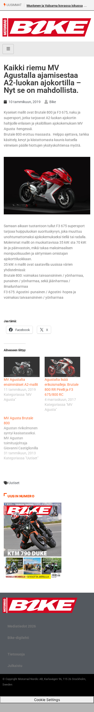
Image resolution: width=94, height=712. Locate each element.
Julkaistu (15, 666)
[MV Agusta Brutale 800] (24, 438)
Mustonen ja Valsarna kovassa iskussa (55, 6)
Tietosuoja (16, 654)
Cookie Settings (47, 699)
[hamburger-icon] (8, 49)
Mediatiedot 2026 (22, 626)
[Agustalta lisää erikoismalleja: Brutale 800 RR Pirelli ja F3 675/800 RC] (62, 367)
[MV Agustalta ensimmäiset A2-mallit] (22, 367)
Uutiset (14, 483)
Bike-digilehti (18, 638)
